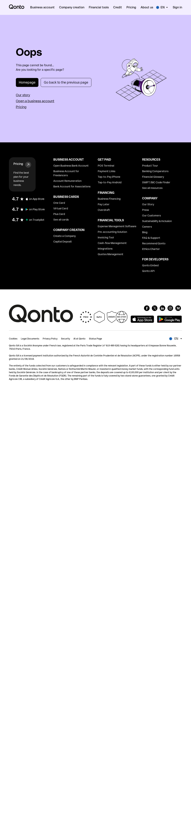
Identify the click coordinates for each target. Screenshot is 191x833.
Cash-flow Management (112, 243)
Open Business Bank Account (71, 165)
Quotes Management (110, 254)
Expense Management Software (117, 226)
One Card (59, 202)
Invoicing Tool (106, 237)
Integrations (105, 248)
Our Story (148, 204)
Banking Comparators (155, 171)
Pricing (21, 107)
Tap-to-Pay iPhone (109, 176)
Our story (23, 95)
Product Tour (150, 165)
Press (145, 209)
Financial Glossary (153, 176)
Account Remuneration (67, 180)
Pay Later (103, 204)
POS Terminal (106, 165)
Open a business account (35, 101)
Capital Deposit (62, 241)
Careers (147, 226)
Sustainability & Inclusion (157, 221)
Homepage (27, 82)
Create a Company (64, 235)
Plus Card (59, 214)
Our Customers (151, 215)
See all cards (61, 219)
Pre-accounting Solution (112, 231)
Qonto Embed (150, 265)
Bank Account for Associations (71, 186)
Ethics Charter (151, 249)
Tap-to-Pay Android (109, 182)
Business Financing (109, 198)
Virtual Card (60, 208)
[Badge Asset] (147, 308)
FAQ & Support (151, 237)
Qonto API (148, 270)
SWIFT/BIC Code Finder (156, 182)
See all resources (152, 187)
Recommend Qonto (153, 243)
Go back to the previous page (66, 82)
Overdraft (104, 209)
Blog (144, 232)
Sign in (177, 7)
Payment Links (106, 171)
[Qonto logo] (16, 6)
